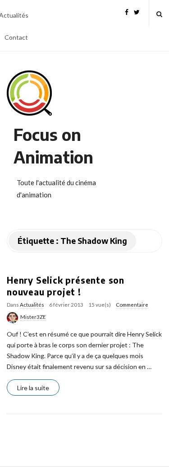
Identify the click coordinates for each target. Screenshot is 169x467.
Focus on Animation (53, 145)
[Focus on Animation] (29, 93)
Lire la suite (33, 388)
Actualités (32, 305)
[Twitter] (137, 11)
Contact (16, 37)
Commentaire (132, 305)
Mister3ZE (33, 317)
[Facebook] (126, 11)
